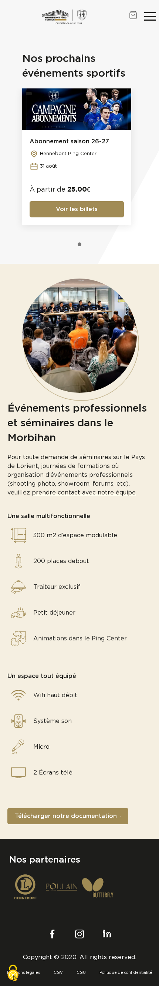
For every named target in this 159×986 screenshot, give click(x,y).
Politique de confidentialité (125, 973)
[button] (150, 16)
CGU (81, 973)
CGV (58, 973)
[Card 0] (79, 244)
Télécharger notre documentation (66, 816)
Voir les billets (77, 209)
